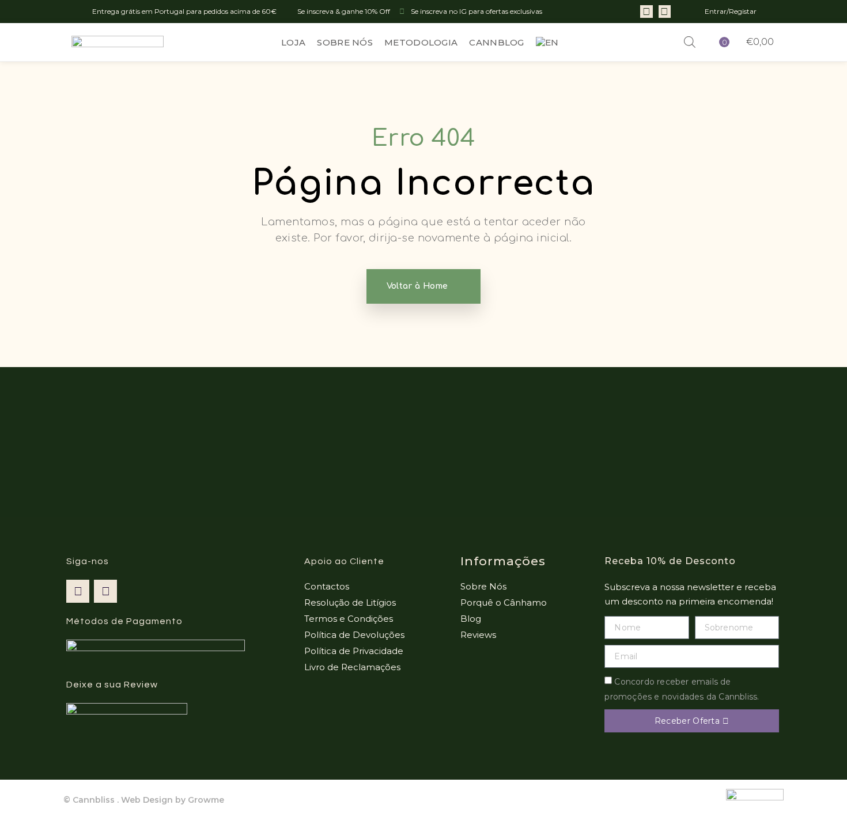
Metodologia (420, 42)
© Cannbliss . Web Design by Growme (143, 800)
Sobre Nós (345, 42)
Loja (293, 42)
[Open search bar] (689, 42)
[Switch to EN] (547, 42)
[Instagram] (665, 11)
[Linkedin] (646, 11)
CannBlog (496, 42)
